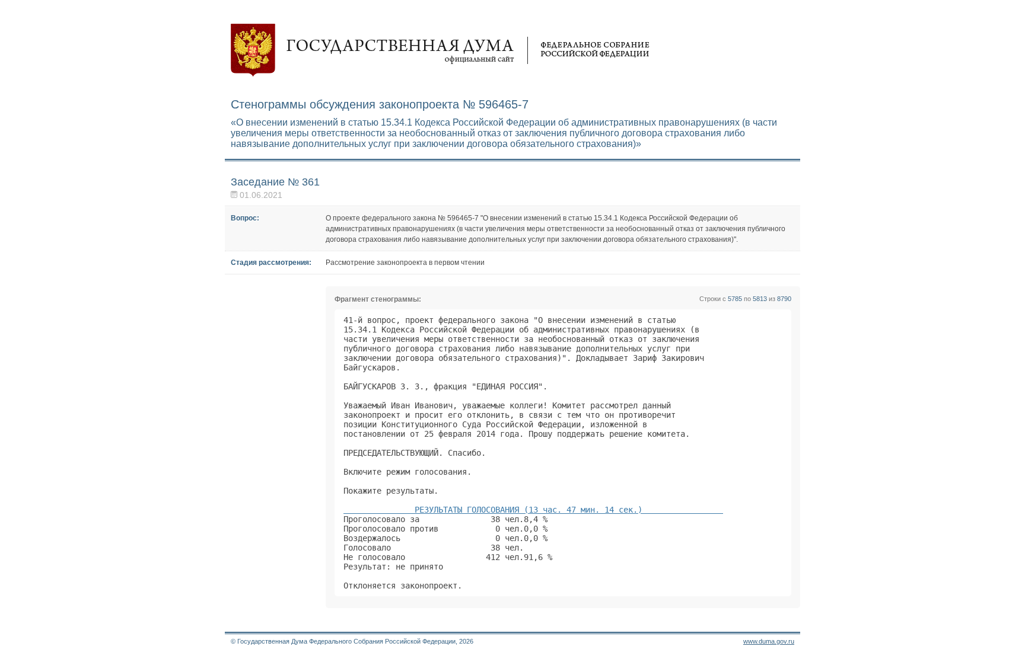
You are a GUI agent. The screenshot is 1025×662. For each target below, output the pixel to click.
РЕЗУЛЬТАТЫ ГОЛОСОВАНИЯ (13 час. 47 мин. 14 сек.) (533, 509)
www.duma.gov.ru (768, 641)
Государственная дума (440, 50)
